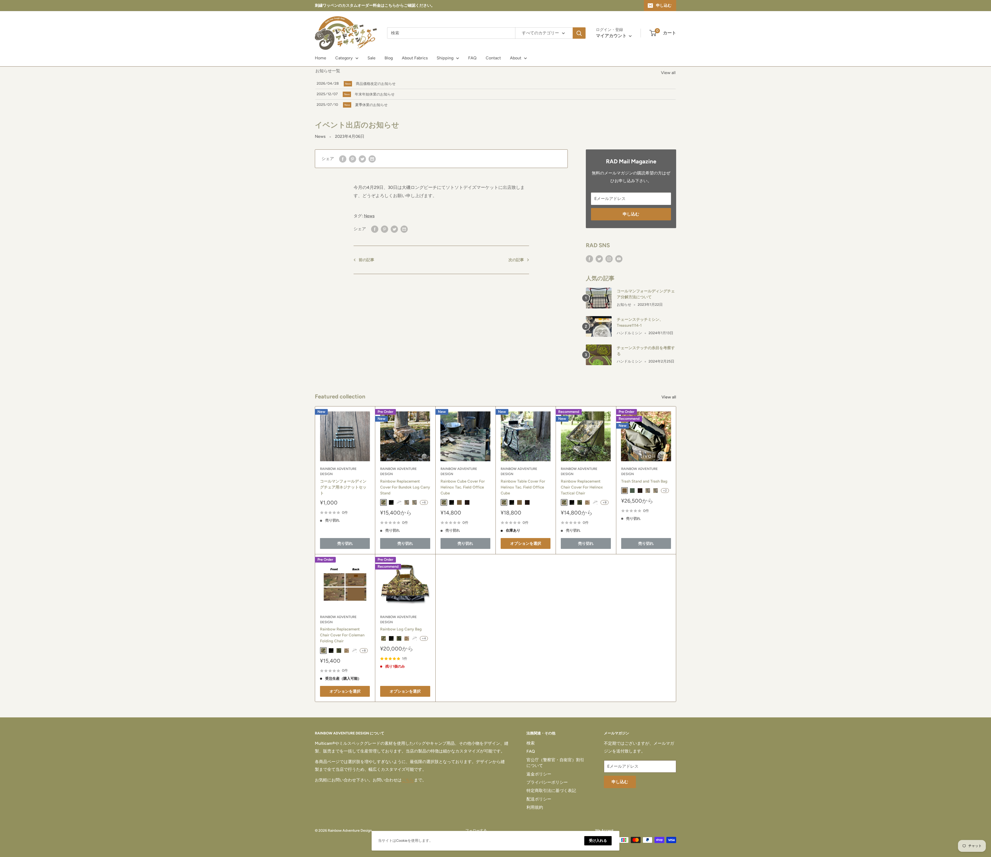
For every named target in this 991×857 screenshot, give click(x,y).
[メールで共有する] (372, 159)
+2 (665, 490)
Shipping (445, 57)
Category (344, 57)
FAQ (472, 57)
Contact (493, 57)
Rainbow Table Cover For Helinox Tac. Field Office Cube (523, 487)
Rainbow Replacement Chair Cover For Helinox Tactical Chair (582, 487)
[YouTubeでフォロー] (618, 258)
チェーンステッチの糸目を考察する (646, 351)
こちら (408, 780)
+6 (424, 502)
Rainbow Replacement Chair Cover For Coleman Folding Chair (342, 635)
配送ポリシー (538, 799)
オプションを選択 (525, 543)
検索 (530, 743)
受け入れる (598, 840)
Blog (389, 57)
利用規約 (534, 807)
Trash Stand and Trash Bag (644, 481)
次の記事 (516, 260)
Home (320, 57)
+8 (604, 502)
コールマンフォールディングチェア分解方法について (646, 294)
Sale (371, 57)
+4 (424, 638)
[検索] (579, 33)
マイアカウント (612, 35)
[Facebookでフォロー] (589, 258)
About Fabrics (415, 57)
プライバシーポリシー (547, 782)
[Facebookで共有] (342, 159)
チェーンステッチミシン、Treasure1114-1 (640, 322)
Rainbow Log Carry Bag (401, 629)
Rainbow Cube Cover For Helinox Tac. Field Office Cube (463, 487)
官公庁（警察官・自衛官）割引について (555, 762)
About (515, 57)
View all (668, 72)
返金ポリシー (538, 774)
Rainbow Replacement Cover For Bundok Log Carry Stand (405, 487)
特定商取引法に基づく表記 (551, 790)
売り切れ (345, 543)
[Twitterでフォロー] (599, 258)
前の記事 (366, 260)
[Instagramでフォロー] (609, 258)
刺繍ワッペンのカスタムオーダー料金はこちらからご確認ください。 (375, 5)
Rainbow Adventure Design (338, 471)
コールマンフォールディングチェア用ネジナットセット (343, 487)
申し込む (664, 5)
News (320, 136)
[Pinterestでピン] (352, 159)
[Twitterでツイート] (362, 159)
